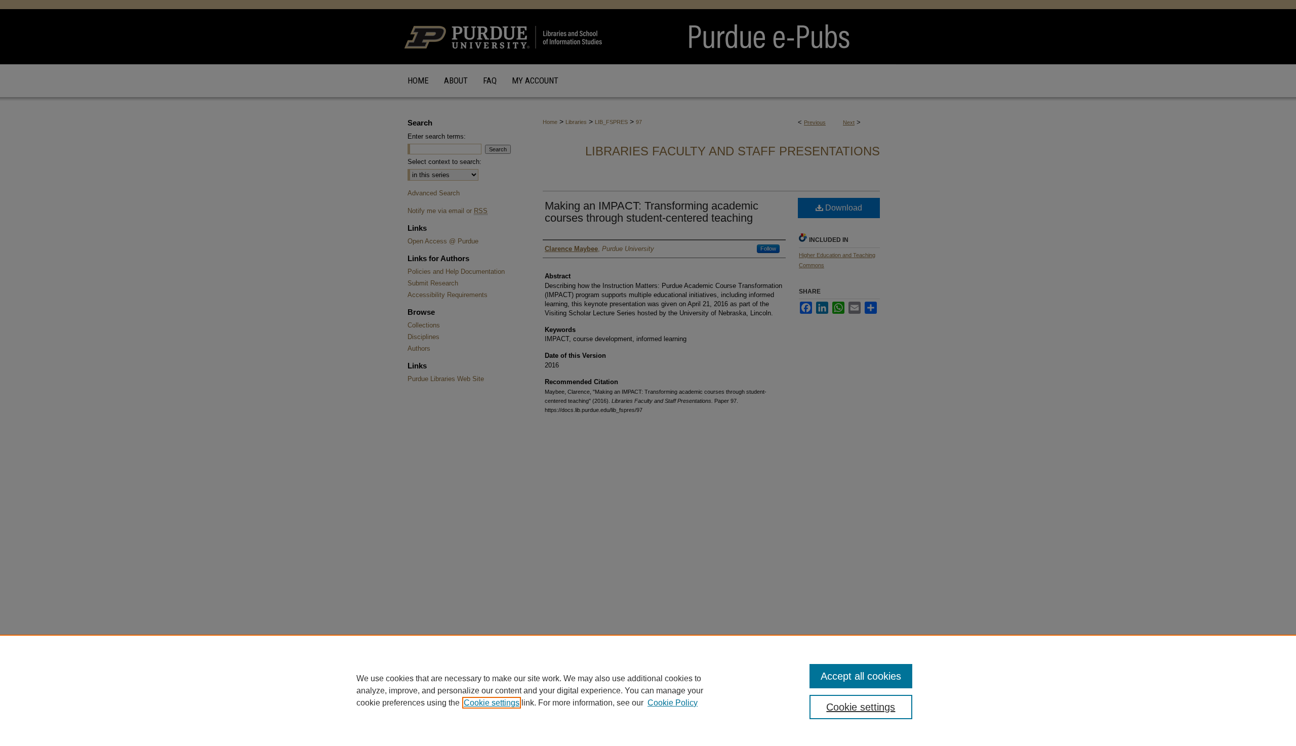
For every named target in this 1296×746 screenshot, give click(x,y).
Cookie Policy (672, 702)
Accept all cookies (861, 676)
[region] (648, 690)
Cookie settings (491, 702)
